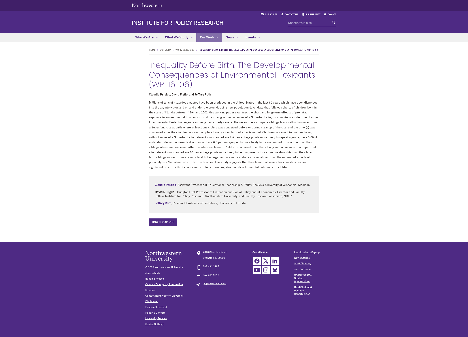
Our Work (207, 37)
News (230, 37)
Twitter (266, 261)
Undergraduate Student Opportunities (303, 278)
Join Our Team (302, 269)
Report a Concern (155, 313)
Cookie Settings (154, 324)
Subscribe (271, 15)
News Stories (302, 258)
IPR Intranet (312, 15)
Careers (149, 290)
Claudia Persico (165, 185)
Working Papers (185, 50)
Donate (332, 15)
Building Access (154, 279)
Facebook (257, 261)
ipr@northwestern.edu (214, 284)
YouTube (257, 270)
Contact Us (291, 15)
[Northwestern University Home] (147, 5)
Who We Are (144, 37)
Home (152, 50)
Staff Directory (302, 263)
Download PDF (163, 222)
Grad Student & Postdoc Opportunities (303, 290)
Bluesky (275, 270)
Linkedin (275, 261)
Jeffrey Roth (163, 203)
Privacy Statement (156, 307)
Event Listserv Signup (307, 252)
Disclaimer (151, 301)
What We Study (177, 37)
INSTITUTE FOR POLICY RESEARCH (178, 23)
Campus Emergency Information (164, 284)
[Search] (333, 23)
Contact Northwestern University (164, 296)
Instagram (266, 270)
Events (251, 37)
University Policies (156, 318)
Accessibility (152, 273)
